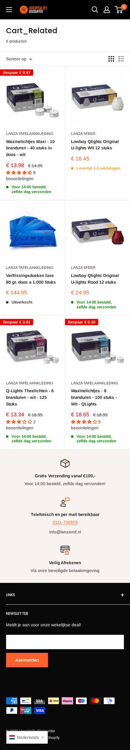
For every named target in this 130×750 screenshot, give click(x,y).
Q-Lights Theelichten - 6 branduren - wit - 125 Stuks (30, 397)
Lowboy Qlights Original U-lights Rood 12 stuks (95, 278)
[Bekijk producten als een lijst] (121, 59)
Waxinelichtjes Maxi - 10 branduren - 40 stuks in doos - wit (30, 148)
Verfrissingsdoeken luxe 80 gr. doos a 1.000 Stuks (31, 278)
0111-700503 (65, 522)
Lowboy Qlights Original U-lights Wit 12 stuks (95, 145)
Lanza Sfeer (83, 134)
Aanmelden (27, 660)
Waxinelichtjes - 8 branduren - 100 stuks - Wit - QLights (94, 397)
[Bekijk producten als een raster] (111, 59)
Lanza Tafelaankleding (29, 134)
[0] (119, 9)
